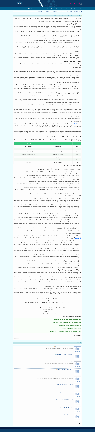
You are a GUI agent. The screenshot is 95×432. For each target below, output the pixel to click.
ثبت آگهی (19, 3)
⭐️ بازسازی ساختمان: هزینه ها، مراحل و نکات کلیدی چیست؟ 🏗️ (63, 346)
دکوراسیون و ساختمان (58, 8)
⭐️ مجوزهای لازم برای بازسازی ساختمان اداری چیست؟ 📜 (64, 369)
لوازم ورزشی (52, 8)
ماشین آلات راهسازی (72, 8)
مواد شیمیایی (44, 8)
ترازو (31, 8)
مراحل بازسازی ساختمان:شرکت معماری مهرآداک (66, 414)
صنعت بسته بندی (65, 8)
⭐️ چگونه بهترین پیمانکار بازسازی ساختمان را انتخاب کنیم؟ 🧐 (64, 362)
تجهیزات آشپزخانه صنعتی (37, 8)
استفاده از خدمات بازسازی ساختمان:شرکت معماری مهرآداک (64, 399)
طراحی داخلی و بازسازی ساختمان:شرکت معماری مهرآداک (65, 384)
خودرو (81, 8)
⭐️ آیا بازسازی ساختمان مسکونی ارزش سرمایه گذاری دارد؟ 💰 (64, 377)
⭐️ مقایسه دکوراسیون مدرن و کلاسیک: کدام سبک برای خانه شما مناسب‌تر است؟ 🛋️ (45, 11)
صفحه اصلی (75, 11)
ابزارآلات (48, 8)
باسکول (29, 8)
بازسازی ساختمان (62, 11)
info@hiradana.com (46, 305)
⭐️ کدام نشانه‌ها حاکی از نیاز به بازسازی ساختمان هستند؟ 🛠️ (64, 354)
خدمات (77, 8)
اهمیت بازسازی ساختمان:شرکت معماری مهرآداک (66, 392)
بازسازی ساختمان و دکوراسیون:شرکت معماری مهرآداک (65, 407)
